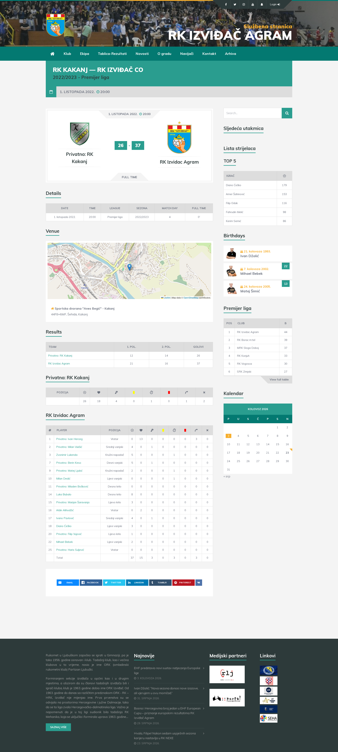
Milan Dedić (63, 478)
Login (273, 4)
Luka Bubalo (63, 494)
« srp (227, 476)
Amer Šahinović (235, 194)
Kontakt (209, 53)
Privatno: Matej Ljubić (69, 470)
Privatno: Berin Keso (68, 462)
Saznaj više (58, 727)
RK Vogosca (244, 363)
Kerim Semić (233, 221)
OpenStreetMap (191, 297)
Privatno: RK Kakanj (60, 355)
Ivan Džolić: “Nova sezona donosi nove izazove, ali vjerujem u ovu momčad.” (166, 690)
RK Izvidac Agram (59, 363)
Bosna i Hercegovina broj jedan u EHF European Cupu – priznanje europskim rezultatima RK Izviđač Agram (167, 713)
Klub (67, 53)
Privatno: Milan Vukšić (69, 447)
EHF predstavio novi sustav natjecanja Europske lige (167, 670)
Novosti (142, 53)
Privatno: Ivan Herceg (69, 439)
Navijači (186, 53)
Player (62, 430)
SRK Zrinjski (244, 371)
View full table (279, 379)
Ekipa (84, 53)
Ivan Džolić (249, 256)
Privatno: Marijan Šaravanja (72, 502)
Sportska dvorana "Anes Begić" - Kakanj (84, 308)
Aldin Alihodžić (65, 510)
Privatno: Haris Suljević (70, 549)
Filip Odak (232, 203)
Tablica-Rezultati (112, 53)
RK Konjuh (243, 355)
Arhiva (230, 53)
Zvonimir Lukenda (66, 454)
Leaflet (166, 297)
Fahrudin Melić (234, 212)
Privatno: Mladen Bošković (72, 486)
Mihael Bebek (64, 542)
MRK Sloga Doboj (248, 348)
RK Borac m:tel (246, 340)
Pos (229, 323)
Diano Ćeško (63, 526)
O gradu (164, 53)
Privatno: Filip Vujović (69, 534)
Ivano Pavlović (65, 518)
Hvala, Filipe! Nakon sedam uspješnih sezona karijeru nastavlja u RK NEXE (165, 735)
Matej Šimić (250, 291)
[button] (129, 267)
